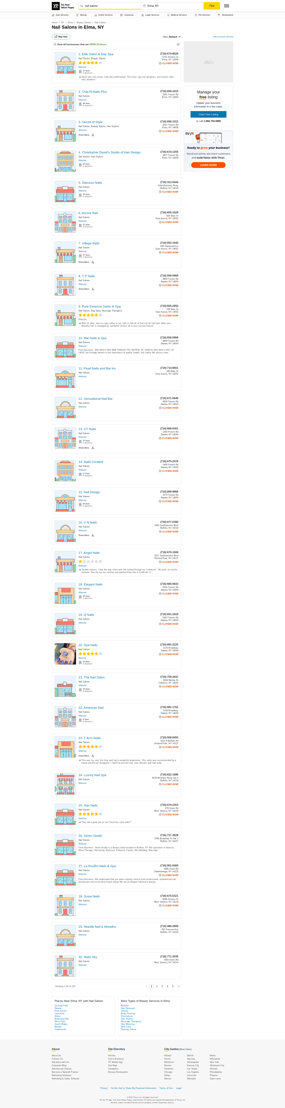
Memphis (191, 1078)
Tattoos (124, 1011)
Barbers (125, 1005)
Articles (112, 1055)
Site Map (112, 1065)
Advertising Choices (62, 1068)
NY (62, 22)
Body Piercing (128, 1013)
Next (178, 986)
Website (82, 67)
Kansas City (193, 1065)
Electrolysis (127, 1016)
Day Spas (96, 310)
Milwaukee (215, 1059)
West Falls (60, 1021)
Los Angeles (193, 1072)
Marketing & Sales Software (65, 1078)
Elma (70, 22)
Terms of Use (166, 1088)
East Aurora (60, 1011)
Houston (191, 1059)
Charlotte (168, 1068)
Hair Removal (128, 1008)
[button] (226, 5)
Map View (63, 37)
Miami (213, 1055)
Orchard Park (61, 1005)
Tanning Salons (129, 1029)
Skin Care (126, 1026)
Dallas (167, 1075)
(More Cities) (185, 1049)
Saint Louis (215, 1078)
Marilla (58, 1026)
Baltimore (169, 1062)
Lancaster (60, 1013)
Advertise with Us (60, 1062)
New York (214, 1062)
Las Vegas (192, 1068)
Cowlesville (60, 1029)
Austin (167, 1059)
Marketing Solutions (61, 1075)
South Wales (61, 1024)
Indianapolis (193, 1062)
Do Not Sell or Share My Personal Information (133, 1088)
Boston (167, 1065)
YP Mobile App (115, 1062)
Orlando (213, 1068)
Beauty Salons (84, 22)
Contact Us (57, 1059)
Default (173, 36)
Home (55, 22)
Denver (167, 1078)
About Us (56, 1055)
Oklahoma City (217, 1065)
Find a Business (116, 1059)
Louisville (191, 1075)
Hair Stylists (113, 126)
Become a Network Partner (65, 1072)
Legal (178, 1088)
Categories (113, 1068)
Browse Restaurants (118, 1072)
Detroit (190, 1055)
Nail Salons (84, 58)
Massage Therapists (112, 310)
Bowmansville (62, 1019)
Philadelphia (216, 1072)
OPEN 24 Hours (98, 44)
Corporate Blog (59, 1065)
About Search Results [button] (223, 37)
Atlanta (167, 1055)
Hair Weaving (127, 1024)
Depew (58, 1008)
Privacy (104, 1088)
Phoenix (214, 1075)
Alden (57, 1016)
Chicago (168, 1072)
